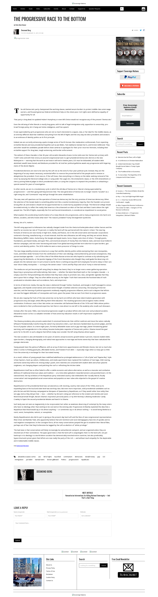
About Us (49, 565)
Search (140, 144)
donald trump (90, 457)
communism (68, 457)
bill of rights (48, 457)
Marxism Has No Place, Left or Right (129, 157)
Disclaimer (49, 574)
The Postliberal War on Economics (129, 172)
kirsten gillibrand (52, 460)
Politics (63, 460)
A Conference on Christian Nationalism (130, 161)
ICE (104, 457)
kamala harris (39, 460)
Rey (119, 196)
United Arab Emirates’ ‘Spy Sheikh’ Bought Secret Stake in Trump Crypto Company (128, 166)
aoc (39, 457)
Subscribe (130, 123)
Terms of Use (50, 571)
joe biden (29, 460)
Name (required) (19, 512)
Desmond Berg (26, 30)
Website (83, 512)
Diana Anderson (123, 213)
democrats (79, 457)
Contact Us (49, 580)
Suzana (120, 191)
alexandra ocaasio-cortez (27, 457)
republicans (85, 460)
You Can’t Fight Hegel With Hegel (133, 196)
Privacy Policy (50, 568)
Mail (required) (51, 512)
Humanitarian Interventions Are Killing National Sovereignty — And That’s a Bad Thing (87, 496)
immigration (19, 460)
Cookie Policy (50, 577)
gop (98, 457)
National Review (22, 446)
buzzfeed (57, 457)
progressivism (74, 460)
